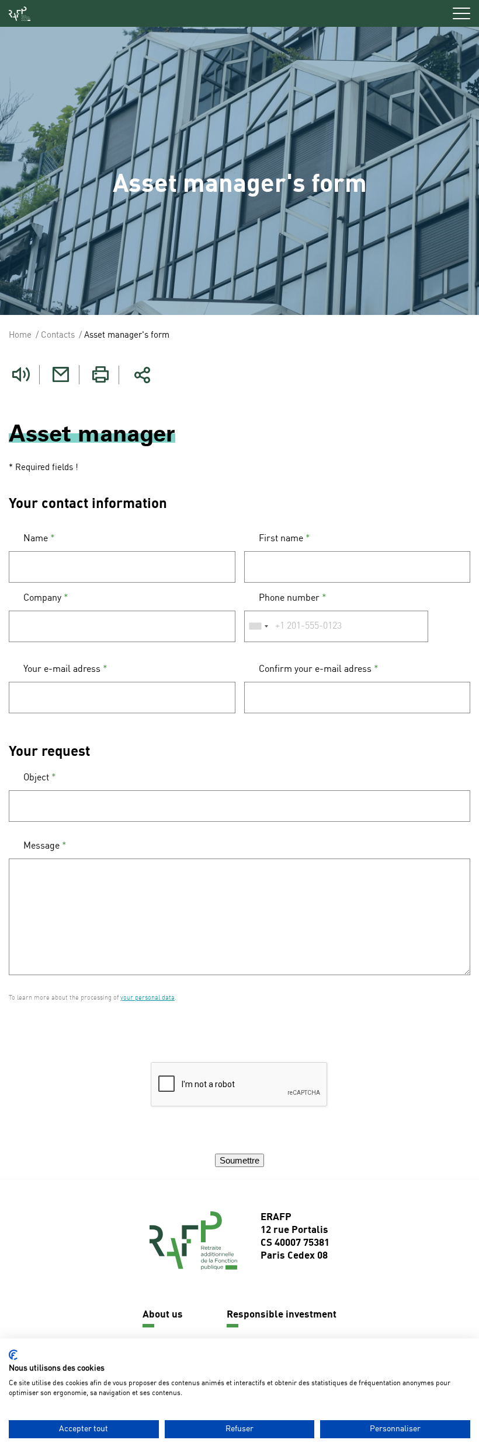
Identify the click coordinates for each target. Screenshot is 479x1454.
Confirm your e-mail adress (319, 669)
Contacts (58, 335)
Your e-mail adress (65, 669)
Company (45, 598)
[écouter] (21, 374)
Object (39, 778)
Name (39, 539)
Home (20, 335)
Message (45, 846)
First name (284, 539)
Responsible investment (281, 1315)
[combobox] (258, 626)
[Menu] (461, 13)
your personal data (147, 998)
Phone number (293, 598)
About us (163, 1315)
